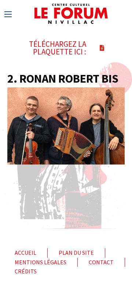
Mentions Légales (40, 262)
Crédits (26, 271)
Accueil (25, 252)
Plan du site (76, 252)
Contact (101, 262)
